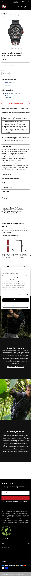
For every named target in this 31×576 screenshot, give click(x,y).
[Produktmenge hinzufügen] (3, 73)
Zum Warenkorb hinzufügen (15, 103)
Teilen (5, 198)
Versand (12, 108)
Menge (3, 70)
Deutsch (3, 561)
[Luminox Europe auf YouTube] (8, 539)
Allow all (15, 300)
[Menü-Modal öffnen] (28, 6)
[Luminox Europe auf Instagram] (5, 539)
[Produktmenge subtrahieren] (8, 73)
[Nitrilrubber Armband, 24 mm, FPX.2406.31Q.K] (7, 245)
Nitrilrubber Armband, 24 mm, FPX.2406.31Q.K (8, 254)
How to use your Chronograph (12, 93)
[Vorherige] (2, 1)
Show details (22, 295)
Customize (14, 305)
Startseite (3, 13)
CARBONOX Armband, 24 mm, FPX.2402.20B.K (21, 254)
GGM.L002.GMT (9, 83)
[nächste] (28, 1)
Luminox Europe (13, 573)
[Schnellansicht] (12, 250)
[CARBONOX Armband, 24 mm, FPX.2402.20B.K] (21, 245)
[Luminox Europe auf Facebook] (2, 539)
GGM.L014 (7, 85)
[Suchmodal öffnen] (18, 6)
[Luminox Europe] (3, 6)
